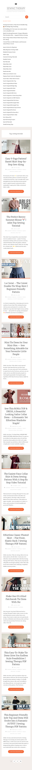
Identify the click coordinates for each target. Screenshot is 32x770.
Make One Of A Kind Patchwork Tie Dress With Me (16, 599)
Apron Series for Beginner (10, 47)
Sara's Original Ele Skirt (9, 88)
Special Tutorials (7, 122)
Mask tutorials (7, 71)
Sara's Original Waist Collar (10, 114)
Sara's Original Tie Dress (9, 110)
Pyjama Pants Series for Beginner (12, 76)
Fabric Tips (6, 54)
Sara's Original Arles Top (9, 81)
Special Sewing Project (9, 119)
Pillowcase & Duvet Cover (9, 73)
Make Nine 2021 (7, 66)
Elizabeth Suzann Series (9, 52)
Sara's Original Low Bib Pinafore (11, 97)
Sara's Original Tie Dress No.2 (10, 112)
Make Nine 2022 (7, 69)
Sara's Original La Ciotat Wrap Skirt (12, 95)
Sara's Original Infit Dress (10, 93)
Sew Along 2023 (7, 117)
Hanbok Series (7, 59)
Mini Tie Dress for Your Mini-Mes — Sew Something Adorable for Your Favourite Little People (16, 348)
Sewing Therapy (16, 9)
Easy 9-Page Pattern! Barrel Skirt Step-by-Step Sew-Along (16, 161)
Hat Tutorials (6, 61)
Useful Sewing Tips (8, 124)
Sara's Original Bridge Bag (10, 85)
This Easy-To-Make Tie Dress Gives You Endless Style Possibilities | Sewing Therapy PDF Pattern (16, 658)
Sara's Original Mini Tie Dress (11, 100)
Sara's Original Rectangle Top (11, 105)
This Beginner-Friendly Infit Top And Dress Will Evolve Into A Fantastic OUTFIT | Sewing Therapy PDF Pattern (16, 721)
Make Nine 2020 (7, 64)
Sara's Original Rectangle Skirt (11, 102)
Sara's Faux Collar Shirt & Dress (11, 78)
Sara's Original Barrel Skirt (10, 83)
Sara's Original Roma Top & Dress (12, 107)
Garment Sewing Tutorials (10, 57)
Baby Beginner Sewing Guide (10, 49)
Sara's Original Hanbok (9, 90)
